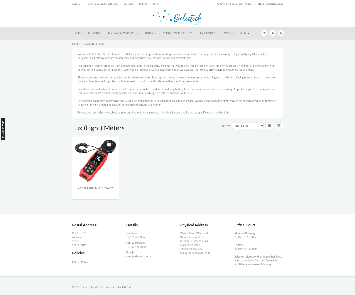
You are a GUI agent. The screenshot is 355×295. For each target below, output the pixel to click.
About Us (76, 3)
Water (227, 33)
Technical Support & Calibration (102, 3)
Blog (155, 3)
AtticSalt (126, 287)
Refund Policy (80, 262)
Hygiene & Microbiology (177, 33)
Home (75, 43)
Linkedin (143, 3)
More (243, 33)
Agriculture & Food (87, 33)
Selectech (87, 287)
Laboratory (207, 33)
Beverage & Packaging (121, 33)
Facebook (128, 3)
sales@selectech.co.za (272, 3)
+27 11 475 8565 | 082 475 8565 (236, 3)
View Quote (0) (3, 129)
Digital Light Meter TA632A (95, 188)
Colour (148, 33)
